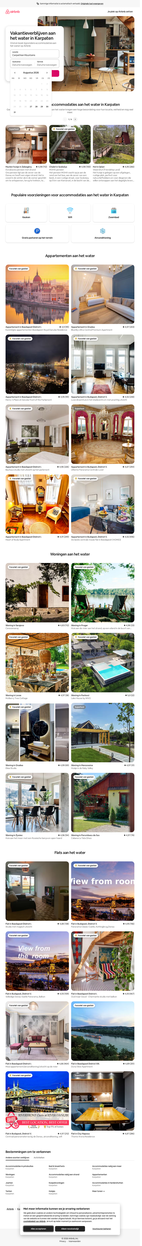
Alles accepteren (38, 1229)
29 (42, 106)
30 (47, 106)
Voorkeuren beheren (101, 1229)
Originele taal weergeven (92, 3)
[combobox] (34, 55)
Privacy (62, 1241)
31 (15, 112)
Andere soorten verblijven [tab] (17, 1157)
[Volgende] (75, 119)
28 (36, 106)
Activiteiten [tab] (39, 1157)
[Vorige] (65, 119)
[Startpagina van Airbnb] (13, 11)
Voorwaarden (75, 1241)
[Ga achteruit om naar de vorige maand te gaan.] (15, 73)
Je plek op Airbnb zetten (120, 11)
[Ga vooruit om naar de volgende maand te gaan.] (47, 73)
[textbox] (22, 64)
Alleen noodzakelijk (70, 1229)
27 (31, 106)
